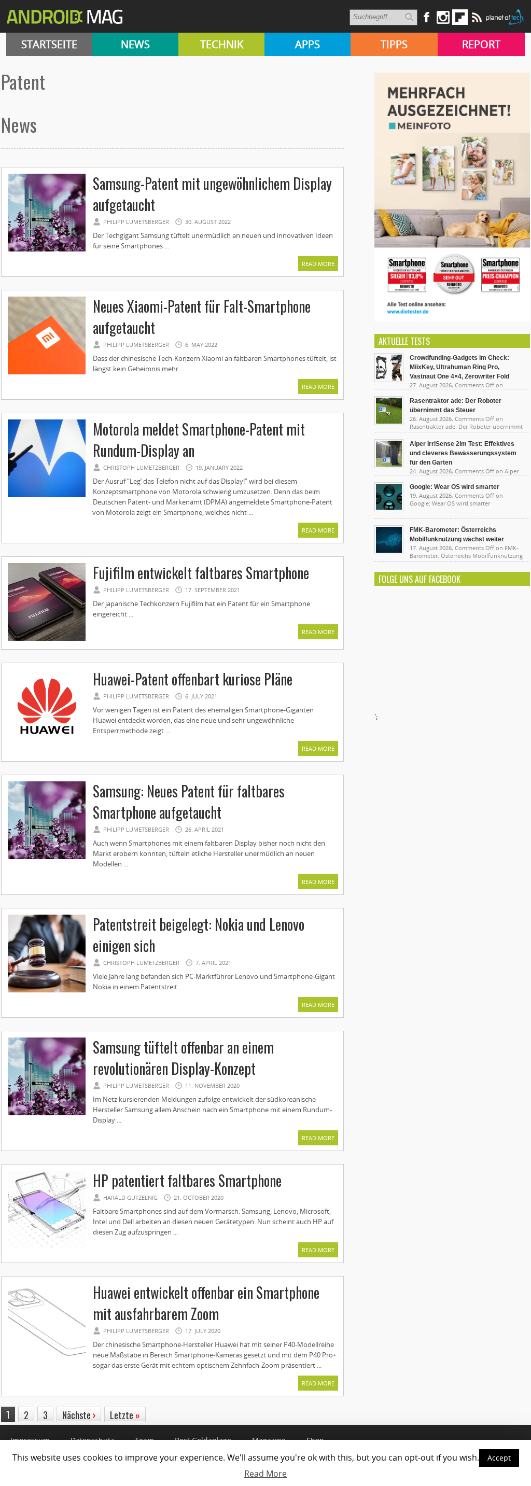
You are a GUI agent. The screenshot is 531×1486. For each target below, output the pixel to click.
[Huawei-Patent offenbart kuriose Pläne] (47, 745)
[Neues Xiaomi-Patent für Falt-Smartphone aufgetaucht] (47, 372)
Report (481, 44)
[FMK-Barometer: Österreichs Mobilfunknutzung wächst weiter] (388, 551)
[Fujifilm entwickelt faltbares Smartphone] (47, 639)
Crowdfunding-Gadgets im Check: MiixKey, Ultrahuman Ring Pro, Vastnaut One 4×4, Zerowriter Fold (459, 367)
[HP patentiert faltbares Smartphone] (47, 1247)
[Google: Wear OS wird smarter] (388, 508)
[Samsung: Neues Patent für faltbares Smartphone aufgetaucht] (47, 857)
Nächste (78, 1415)
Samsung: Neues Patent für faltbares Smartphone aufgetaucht (189, 801)
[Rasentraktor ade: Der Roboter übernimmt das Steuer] (388, 422)
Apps (307, 44)
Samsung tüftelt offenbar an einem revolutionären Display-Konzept (183, 1057)
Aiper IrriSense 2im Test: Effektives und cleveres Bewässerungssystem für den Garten (463, 453)
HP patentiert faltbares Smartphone (187, 1180)
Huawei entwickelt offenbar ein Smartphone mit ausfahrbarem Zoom (206, 1303)
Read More (318, 264)
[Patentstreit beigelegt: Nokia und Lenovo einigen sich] (47, 991)
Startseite (49, 44)
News (135, 44)
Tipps (394, 44)
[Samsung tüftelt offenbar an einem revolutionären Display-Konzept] (47, 1113)
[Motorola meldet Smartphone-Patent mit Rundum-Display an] (47, 495)
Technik (221, 44)
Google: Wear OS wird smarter (454, 486)
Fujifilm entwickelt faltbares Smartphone (201, 572)
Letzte (125, 1415)
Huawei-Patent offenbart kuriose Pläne (192, 679)
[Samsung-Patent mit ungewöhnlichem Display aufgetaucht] (47, 250)
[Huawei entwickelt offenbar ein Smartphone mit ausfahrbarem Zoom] (47, 1359)
